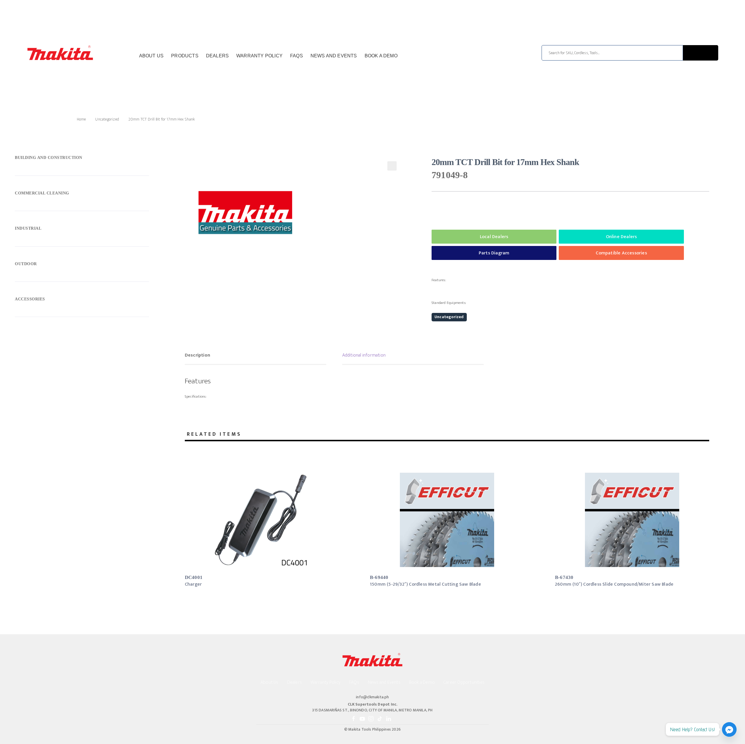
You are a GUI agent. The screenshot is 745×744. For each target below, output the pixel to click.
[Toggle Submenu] (82, 159)
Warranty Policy (259, 55)
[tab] (256, 356)
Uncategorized (107, 119)
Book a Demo (381, 55)
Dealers (217, 55)
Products (184, 55)
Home (81, 119)
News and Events (334, 55)
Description (197, 355)
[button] (392, 166)
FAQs (296, 55)
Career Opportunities (464, 682)
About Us (151, 55)
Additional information (364, 355)
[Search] (700, 53)
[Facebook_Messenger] (729, 729)
